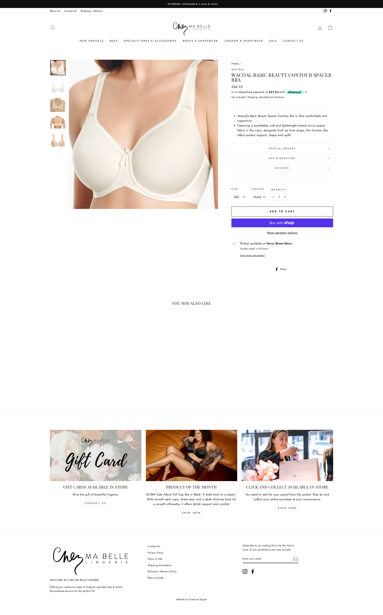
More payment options (282, 232)
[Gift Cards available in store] (95, 455)
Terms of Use (155, 559)
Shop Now (191, 513)
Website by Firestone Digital (191, 599)
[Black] (82, 391)
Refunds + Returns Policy (162, 571)
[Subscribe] (295, 559)
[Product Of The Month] (191, 455)
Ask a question (282, 158)
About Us (55, 11)
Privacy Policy (155, 553)
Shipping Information (160, 565)
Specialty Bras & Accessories (150, 41)
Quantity (279, 189)
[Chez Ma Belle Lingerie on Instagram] (245, 571)
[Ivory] (71, 391)
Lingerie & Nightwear (243, 41)
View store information (252, 255)
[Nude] (76, 391)
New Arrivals (92, 41)
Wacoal (238, 69)
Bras (114, 41)
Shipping (252, 97)
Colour (258, 189)
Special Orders (282, 148)
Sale (273, 41)
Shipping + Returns (92, 11)
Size (234, 189)
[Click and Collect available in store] (287, 455)
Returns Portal (155, 578)
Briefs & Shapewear (200, 41)
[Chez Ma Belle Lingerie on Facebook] (252, 571)
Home (234, 63)
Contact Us (70, 11)
